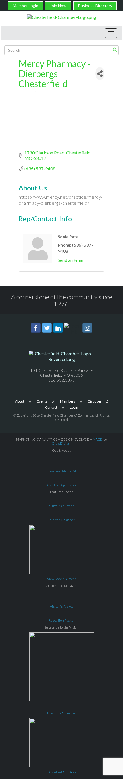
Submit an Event (61, 506)
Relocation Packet (62, 620)
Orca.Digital (61, 443)
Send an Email (71, 260)
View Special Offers (61, 579)
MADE (97, 439)
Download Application (61, 485)
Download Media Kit (61, 471)
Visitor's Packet (61, 606)
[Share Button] (99, 73)
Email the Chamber (61, 713)
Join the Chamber (61, 520)
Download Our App (61, 772)
